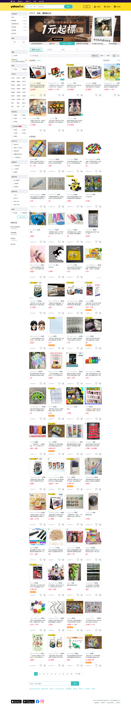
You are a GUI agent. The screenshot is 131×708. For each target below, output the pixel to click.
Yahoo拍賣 (17, 6)
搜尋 (75, 683)
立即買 (49, 49)
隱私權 (103, 702)
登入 (87, 7)
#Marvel (81, 689)
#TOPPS (87, 689)
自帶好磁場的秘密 (36, 43)
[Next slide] (63, 72)
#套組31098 (44, 689)
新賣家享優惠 (113, 43)
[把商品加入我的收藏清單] (41, 95)
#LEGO (51, 689)
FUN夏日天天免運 (97, 43)
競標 (63, 49)
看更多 (118, 60)
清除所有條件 (22, 217)
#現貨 (93, 689)
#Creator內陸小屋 (34, 689)
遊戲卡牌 (52, 43)
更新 (119, 700)
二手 (76, 49)
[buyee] (19, 60)
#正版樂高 (69, 689)
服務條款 (97, 702)
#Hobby (75, 689)
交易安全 (118, 702)
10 (71, 674)
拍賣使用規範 (110, 702)
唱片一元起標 (67, 43)
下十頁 (78, 674)
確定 (23, 46)
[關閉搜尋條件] (35, 7)
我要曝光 (39, 60)
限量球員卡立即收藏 (82, 43)
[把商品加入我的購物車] (44, 95)
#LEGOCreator (59, 689)
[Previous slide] (49, 72)
